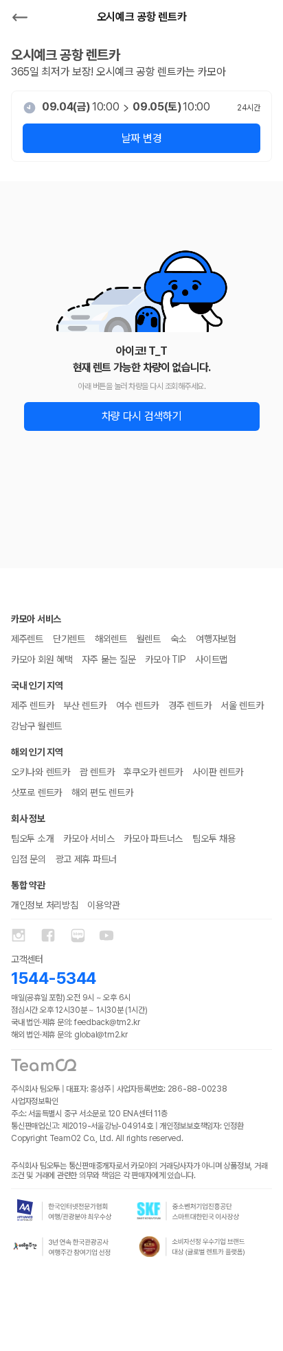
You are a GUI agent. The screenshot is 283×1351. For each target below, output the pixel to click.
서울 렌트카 (241, 705)
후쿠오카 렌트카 (153, 771)
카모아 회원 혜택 (41, 659)
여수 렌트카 (137, 705)
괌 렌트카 (97, 771)
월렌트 (149, 638)
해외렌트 (111, 638)
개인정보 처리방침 (44, 905)
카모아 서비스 (88, 838)
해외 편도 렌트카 (102, 792)
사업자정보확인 (34, 1101)
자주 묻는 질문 (108, 659)
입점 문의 (28, 859)
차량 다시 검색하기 (142, 416)
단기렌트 (69, 638)
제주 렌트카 (32, 705)
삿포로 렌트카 (36, 792)
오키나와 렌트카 (40, 771)
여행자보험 (216, 638)
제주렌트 (27, 638)
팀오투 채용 (213, 838)
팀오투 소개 (32, 838)
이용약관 (103, 905)
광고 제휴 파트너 (86, 859)
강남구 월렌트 (36, 725)
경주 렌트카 (189, 705)
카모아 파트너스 (153, 838)
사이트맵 (211, 659)
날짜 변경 (141, 138)
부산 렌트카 (84, 705)
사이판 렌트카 (217, 771)
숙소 (178, 638)
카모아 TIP (165, 659)
